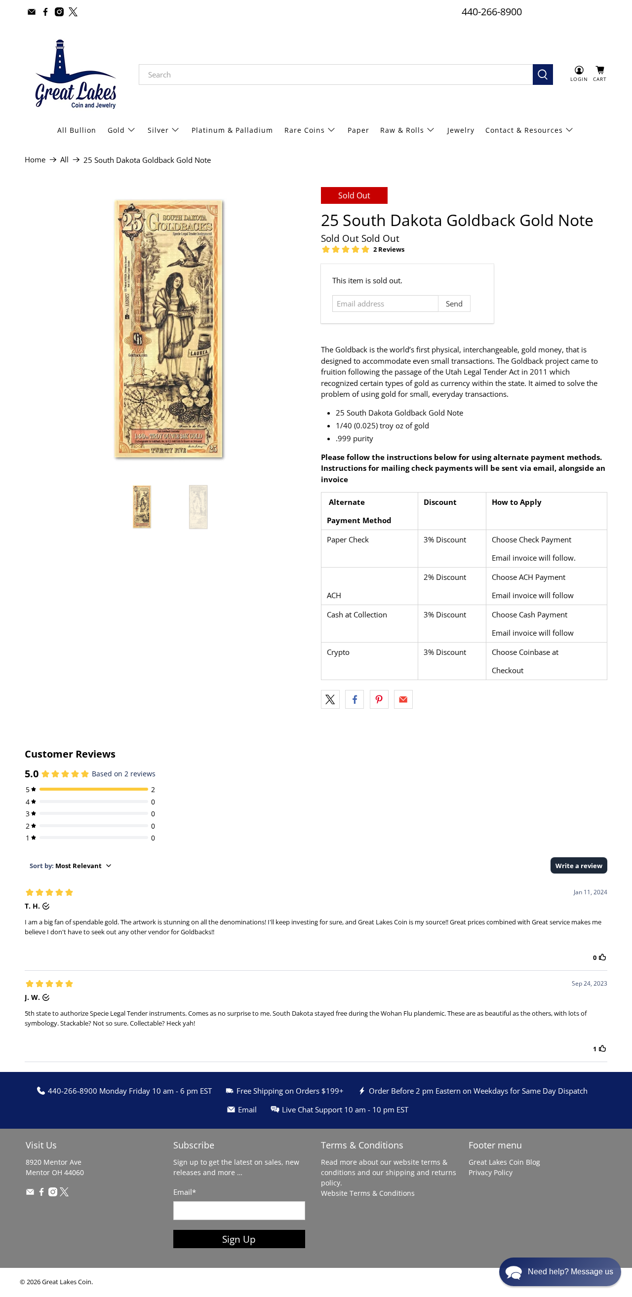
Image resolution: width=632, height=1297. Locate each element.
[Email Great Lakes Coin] (31, 11)
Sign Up (239, 1239)
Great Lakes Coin (66, 1282)
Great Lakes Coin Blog (504, 1162)
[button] (560, 1272)
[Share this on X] (330, 699)
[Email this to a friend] (403, 699)
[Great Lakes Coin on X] (73, 11)
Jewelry (460, 130)
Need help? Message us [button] (570, 1271)
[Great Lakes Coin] (74, 74)
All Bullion (76, 130)
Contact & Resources (524, 130)
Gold (116, 130)
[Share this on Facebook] (354, 699)
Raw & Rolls (402, 130)
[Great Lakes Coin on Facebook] (45, 11)
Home (35, 159)
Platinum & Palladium (232, 130)
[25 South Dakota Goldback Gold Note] (168, 330)
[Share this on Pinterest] (379, 699)
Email (184, 1192)
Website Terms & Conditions (368, 1193)
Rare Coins (304, 130)
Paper (358, 130)
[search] (336, 74)
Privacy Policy (491, 1172)
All (64, 159)
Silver (158, 130)
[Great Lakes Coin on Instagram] (59, 11)
